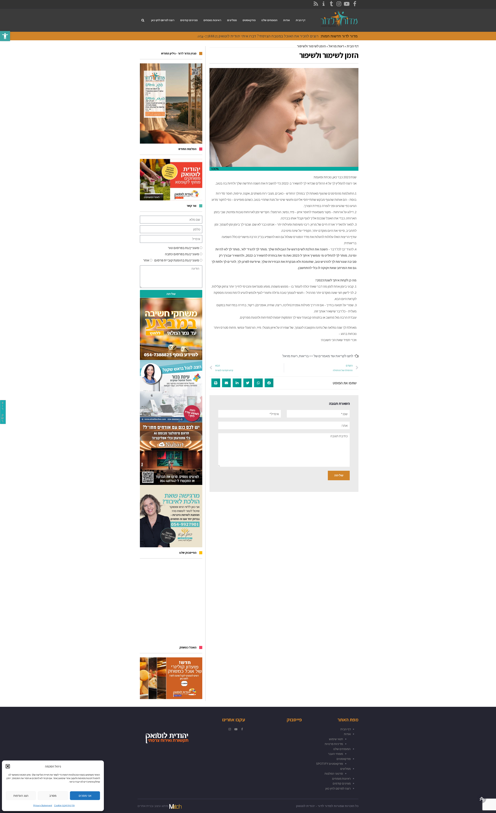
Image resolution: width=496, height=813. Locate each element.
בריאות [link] (304, 356)
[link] (5, 36)
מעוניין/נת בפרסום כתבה (182, 254)
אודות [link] (347, 734)
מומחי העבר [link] (335, 753)
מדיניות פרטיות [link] (334, 744)
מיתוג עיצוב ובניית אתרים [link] (153, 806)
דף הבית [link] (352, 46)
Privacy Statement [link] (42, 805)
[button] (8, 766)
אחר (146, 260)
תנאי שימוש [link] (336, 739)
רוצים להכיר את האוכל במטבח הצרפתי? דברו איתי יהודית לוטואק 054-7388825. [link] (258, 36)
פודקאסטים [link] (344, 758)
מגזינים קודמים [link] (342, 783)
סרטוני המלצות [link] (334, 773)
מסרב (52, 795)
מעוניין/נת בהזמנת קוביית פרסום (176, 260)
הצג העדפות (20, 795)
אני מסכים (85, 795)
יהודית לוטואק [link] (305, 806)
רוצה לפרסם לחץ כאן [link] (338, 788)
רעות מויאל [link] (336, 46)
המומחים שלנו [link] (342, 749)
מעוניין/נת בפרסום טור (183, 248)
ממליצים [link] (345, 768)
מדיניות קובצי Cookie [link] (64, 805)
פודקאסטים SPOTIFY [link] (329, 763)
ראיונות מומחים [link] (341, 778)
